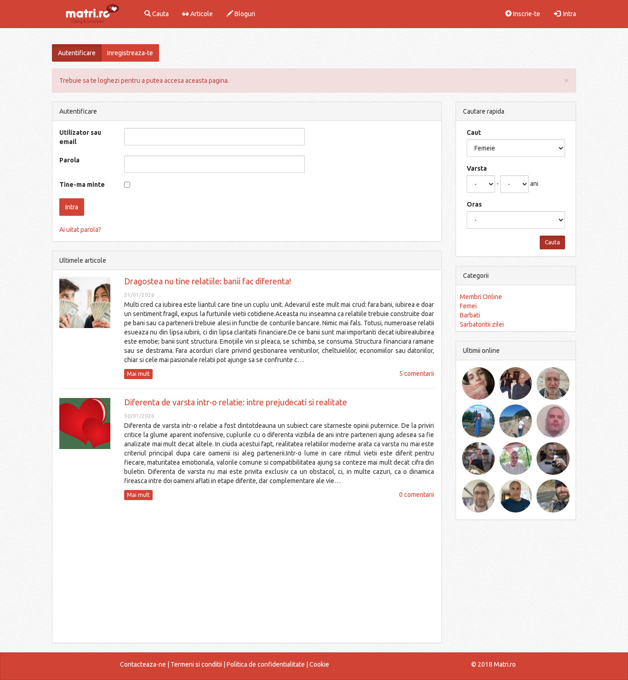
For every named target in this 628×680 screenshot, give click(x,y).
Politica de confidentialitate (266, 664)
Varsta (477, 168)
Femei (468, 306)
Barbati (470, 315)
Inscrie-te (526, 13)
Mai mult (138, 374)
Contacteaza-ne (143, 664)
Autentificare (77, 53)
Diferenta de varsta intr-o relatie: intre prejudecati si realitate (235, 402)
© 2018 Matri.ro (493, 664)
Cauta (160, 13)
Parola (69, 160)
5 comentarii (416, 373)
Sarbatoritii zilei (482, 324)
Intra (568, 13)
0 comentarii (416, 494)
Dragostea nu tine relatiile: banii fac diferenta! (207, 281)
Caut (474, 132)
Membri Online (481, 296)
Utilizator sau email (80, 137)
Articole (201, 13)
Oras (474, 204)
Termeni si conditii (196, 664)
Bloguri (244, 13)
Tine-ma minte (82, 184)
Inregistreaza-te (130, 53)
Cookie (319, 664)
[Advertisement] (246, 571)
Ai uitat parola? (80, 229)
